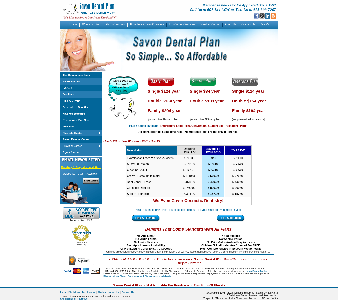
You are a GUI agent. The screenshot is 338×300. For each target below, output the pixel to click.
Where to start (71, 81)
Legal (63, 292)
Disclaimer (74, 292)
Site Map (265, 24)
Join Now (68, 126)
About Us (230, 24)
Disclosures (88, 292)
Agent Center (71, 152)
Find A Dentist (71, 100)
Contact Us (248, 24)
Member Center (210, 24)
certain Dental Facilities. (257, 271)
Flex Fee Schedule (74, 113)
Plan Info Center (72, 133)
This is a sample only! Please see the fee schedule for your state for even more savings (188, 209)
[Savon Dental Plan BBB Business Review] (81, 217)
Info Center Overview (182, 24)
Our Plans (69, 94)
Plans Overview (115, 24)
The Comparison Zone (76, 75)
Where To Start (91, 24)
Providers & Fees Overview (147, 24)
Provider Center (72, 145)
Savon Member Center (76, 139)
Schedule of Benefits (75, 107)
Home (73, 24)
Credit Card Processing (81, 243)
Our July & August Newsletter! (81, 167)
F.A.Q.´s (67, 88)
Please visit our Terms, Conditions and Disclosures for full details (137, 276)
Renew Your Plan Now (76, 120)
